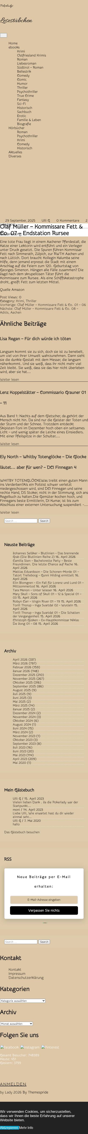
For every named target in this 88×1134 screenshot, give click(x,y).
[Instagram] (30, 1047)
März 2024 (20, 732)
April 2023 (20, 759)
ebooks (14, 47)
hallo (16, 824)
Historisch (24, 108)
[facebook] (9, 1047)
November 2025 (24, 679)
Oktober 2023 (22, 740)
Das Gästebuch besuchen (22, 832)
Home (13, 43)
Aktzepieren (9, 1128)
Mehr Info (26, 1128)
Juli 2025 (19, 694)
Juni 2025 (19, 698)
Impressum (17, 974)
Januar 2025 (21, 709)
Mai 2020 (19, 763)
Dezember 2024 (24, 713)
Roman (22, 59)
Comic (21, 80)
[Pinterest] (50, 1047)
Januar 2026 (21, 671)
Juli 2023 (19, 747)
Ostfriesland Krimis (31, 55)
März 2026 (20, 663)
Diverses (15, 156)
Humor (22, 84)
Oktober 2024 (23, 721)
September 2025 (24, 686)
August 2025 (22, 690)
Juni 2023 (19, 751)
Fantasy (23, 100)
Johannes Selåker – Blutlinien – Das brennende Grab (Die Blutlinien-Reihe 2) (46, 555)
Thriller (22, 88)
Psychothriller (27, 92)
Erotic (21, 116)
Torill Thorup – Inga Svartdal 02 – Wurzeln (43, 605)
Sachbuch (24, 112)
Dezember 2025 (24, 675)
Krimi (21, 51)
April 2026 (20, 659)
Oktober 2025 (23, 682)
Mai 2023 (19, 755)
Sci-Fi (21, 104)
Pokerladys (6, 6)
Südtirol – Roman (30, 67)
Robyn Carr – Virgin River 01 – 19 (36, 601)
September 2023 (24, 744)
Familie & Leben (29, 120)
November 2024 (24, 717)
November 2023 (24, 736)
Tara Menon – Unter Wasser (32, 590)
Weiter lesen (9, 379)
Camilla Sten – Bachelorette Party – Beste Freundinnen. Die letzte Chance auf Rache (43, 562)
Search (44, 520)
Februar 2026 (22, 667)
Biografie (24, 124)
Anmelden (13, 1084)
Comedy (23, 75)
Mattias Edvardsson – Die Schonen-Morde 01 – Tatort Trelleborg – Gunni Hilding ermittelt (46, 573)
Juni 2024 (20, 728)
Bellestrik (24, 71)
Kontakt (15, 970)
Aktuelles (15, 152)
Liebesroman (26, 63)
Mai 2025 (19, 701)
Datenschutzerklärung (26, 978)
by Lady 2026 (11, 1092)
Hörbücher (17, 128)
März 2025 (20, 705)
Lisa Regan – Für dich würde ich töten (35, 338)
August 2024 (22, 724)
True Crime (25, 96)
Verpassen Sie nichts (44, 910)
